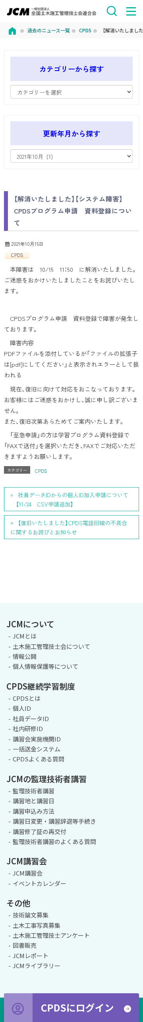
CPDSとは (27, 698)
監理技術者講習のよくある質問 (54, 841)
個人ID (22, 708)
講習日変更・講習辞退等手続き (54, 821)
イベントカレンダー (39, 883)
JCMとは (25, 636)
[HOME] (12, 30)
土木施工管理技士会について (51, 646)
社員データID (31, 718)
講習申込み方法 (33, 811)
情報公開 (25, 656)
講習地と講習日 (33, 801)
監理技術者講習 (33, 791)
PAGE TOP (134, 601)
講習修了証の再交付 (39, 831)
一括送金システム (36, 749)
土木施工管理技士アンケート (51, 935)
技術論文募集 (30, 915)
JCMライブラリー (36, 965)
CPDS (17, 254)
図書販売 (25, 945)
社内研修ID (28, 728)
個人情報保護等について (45, 666)
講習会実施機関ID (37, 739)
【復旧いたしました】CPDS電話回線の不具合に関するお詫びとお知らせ (68, 527)
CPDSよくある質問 (38, 759)
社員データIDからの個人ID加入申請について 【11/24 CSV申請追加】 (69, 499)
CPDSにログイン (71, 1007)
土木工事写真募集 (36, 925)
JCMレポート (30, 955)
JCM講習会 (28, 873)
